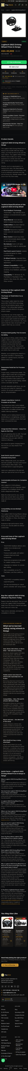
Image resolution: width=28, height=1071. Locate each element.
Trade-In (17, 1020)
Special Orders (19, 1023)
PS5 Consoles (4, 1018)
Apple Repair (4, 1040)
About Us (17, 1026)
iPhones (3, 1009)
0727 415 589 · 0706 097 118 (11, 990)
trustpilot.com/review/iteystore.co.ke (10, 904)
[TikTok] (5, 986)
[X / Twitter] (15, 986)
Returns (15, 1068)
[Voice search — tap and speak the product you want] (19, 4)
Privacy (25, 1068)
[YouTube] (12, 986)
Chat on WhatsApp (10, 965)
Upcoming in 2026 (19, 1012)
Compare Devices (19, 1015)
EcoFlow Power (5, 1026)
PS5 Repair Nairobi (6, 1043)
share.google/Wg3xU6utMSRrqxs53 (10, 900)
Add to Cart (15, 67)
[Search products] (15, 4)
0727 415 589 (11, 1)
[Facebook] (8, 986)
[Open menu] (26, 5)
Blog (16, 1009)
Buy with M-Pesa (19, 1018)
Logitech (8, 10)
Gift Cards (3, 1032)
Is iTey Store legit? (6, 1056)
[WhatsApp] (18, 986)
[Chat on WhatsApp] (3, 1060)
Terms (20, 1068)
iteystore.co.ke (5, 820)
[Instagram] (2, 986)
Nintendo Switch (5, 1023)
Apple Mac (4, 1015)
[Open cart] (22, 4)
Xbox (2, 1020)
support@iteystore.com (21, 1)
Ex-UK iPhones (5, 1012)
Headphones (4, 1029)
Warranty (3, 1050)
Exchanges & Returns (6, 1053)
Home (2, 10)
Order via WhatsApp (15, 62)
